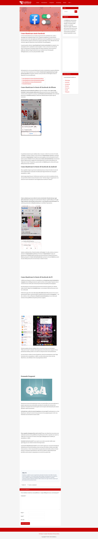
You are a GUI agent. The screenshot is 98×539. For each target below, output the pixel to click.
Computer (51, 2)
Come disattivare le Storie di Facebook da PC (32, 82)
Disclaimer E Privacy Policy (53, 533)
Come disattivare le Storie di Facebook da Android (33, 80)
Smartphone (44, 2)
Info (69, 2)
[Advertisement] (40, 61)
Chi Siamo (41, 533)
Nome (22, 512)
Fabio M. (24, 485)
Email (22, 516)
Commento (23, 495)
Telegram (67, 91)
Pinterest (67, 88)
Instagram (67, 84)
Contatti (45, 533)
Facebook (67, 82)
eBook (64, 2)
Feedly (66, 90)
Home (37, 2)
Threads (67, 86)
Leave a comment (33, 485)
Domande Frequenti (26, 83)
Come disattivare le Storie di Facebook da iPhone (33, 78)
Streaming (58, 2)
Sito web (22, 519)
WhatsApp (67, 80)
